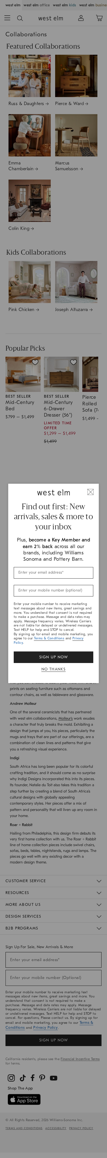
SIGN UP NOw (53, 657)
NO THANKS (53, 669)
